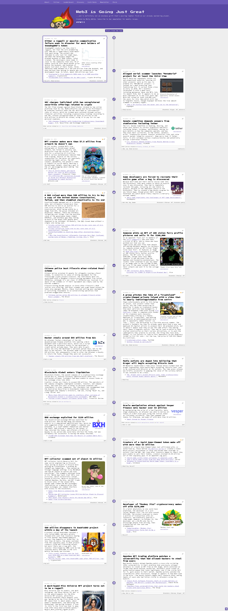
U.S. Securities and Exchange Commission (71, 126)
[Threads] (84, 22)
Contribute (92, 2)
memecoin (72, 537)
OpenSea (139, 591)
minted (145, 265)
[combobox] (47, 2)
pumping (149, 371)
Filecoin (61, 300)
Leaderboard (68, 2)
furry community (133, 239)
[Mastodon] (79, 22)
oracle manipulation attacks (145, 422)
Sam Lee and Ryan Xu (65, 401)
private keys (62, 347)
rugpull (48, 50)
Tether (153, 146)
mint (129, 133)
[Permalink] (104, 38)
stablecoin (154, 127)
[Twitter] (77, 22)
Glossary (80, 2)
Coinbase (145, 146)
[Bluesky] (80, 22)
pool (144, 414)
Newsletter (104, 2)
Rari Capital (160, 422)
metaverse (136, 92)
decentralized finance (54, 342)
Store (115, 2)
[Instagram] (82, 22)
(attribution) (86, 66)
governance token (63, 216)
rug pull (163, 455)
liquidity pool (139, 455)
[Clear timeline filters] (65, 17)
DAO (82, 221)
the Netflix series (156, 449)
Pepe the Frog (131, 251)
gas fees (68, 218)
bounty (47, 432)
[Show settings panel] (226, 609)
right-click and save (132, 244)
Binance (139, 146)
